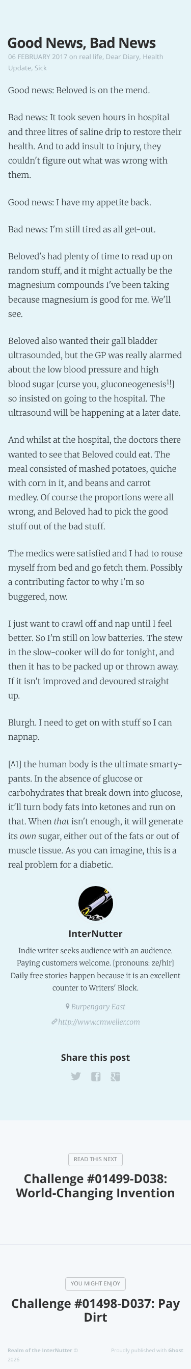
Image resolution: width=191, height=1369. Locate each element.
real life (90, 56)
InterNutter (95, 934)
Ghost (175, 1350)
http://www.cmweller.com (99, 1022)
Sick (41, 67)
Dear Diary (122, 56)
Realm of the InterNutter (40, 1350)
